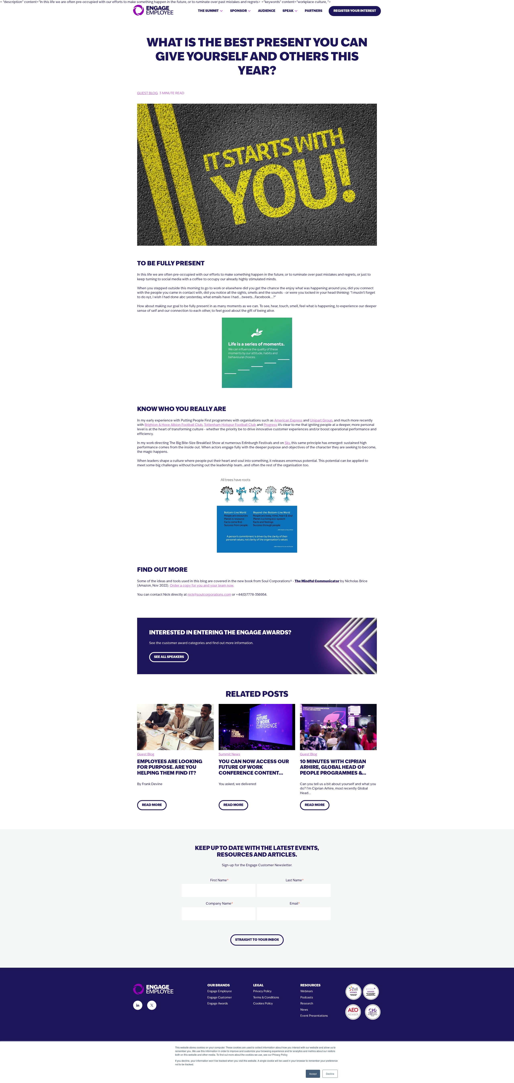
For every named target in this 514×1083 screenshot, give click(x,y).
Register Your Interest (354, 11)
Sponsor (238, 11)
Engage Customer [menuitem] (219, 997)
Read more (152, 805)
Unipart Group (321, 420)
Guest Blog (147, 93)
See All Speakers (169, 657)
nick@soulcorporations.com (209, 594)
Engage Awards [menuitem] (217, 1003)
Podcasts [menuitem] (306, 997)
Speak (287, 11)
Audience (266, 11)
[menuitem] (219, 986)
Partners (313, 11)
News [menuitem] (304, 1009)
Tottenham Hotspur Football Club (230, 425)
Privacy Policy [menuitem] (262, 991)
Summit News (229, 754)
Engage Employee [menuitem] (219, 991)
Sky (287, 443)
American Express (288, 420)
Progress (270, 425)
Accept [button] (313, 1073)
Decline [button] (330, 1073)
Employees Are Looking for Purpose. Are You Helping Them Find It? (169, 768)
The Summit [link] (208, 11)
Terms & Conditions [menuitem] (266, 997)
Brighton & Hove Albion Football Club (174, 425)
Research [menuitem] (306, 1003)
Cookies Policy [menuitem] (263, 1003)
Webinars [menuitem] (306, 991)
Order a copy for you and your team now (201, 585)
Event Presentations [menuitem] (314, 1016)
